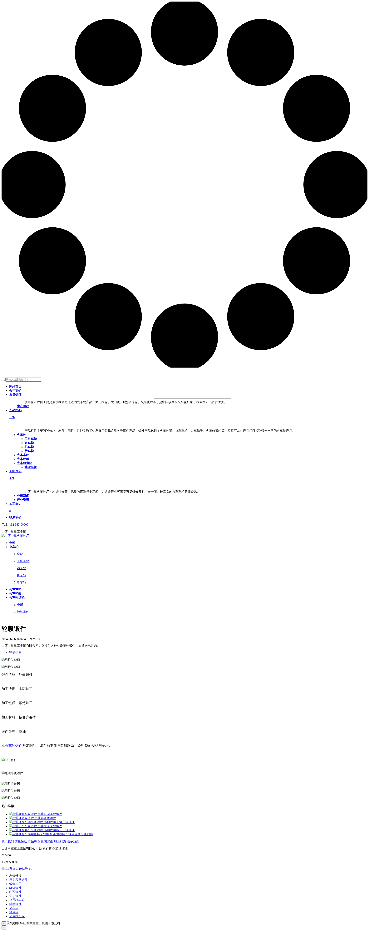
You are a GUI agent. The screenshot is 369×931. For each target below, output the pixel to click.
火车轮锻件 (13, 746)
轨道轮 (13, 912)
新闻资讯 (47, 841)
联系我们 (73, 841)
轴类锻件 (15, 904)
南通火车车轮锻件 (50, 826)
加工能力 (60, 841)
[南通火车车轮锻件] (23, 826)
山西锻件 (15, 892)
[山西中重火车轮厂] (15, 535)
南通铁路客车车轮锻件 (59, 830)
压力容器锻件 (18, 879)
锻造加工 (15, 883)
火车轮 (13, 908)
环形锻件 (15, 896)
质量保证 (21, 841)
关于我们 (8, 841)
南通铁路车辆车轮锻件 (59, 822)
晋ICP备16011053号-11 (17, 868)
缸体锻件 (15, 887)
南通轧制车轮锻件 (50, 814)
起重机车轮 (17, 900)
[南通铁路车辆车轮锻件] (26, 822)
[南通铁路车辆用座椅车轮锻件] (31, 834)
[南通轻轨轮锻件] (22, 818)
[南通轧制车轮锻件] (23, 814)
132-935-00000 (18, 524)
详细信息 (15, 652)
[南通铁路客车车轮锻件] (26, 830)
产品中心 (34, 841)
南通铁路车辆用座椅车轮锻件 (73, 834)
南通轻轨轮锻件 (45, 818)
